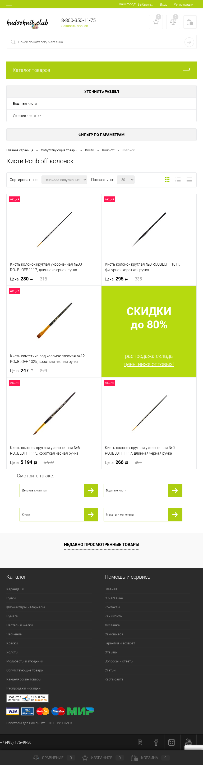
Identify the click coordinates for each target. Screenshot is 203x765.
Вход (163, 4)
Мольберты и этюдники (24, 661)
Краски (12, 643)
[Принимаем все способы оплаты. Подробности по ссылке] (104, 712)
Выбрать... (145, 4)
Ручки (11, 598)
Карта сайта (114, 679)
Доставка (112, 625)
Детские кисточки (27, 116)
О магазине (114, 598)
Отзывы (111, 652)
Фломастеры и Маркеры (25, 607)
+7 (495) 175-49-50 (15, 742)
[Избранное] (156, 22)
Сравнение (57, 758)
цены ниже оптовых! (149, 364)
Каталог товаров (31, 70)
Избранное (106, 758)
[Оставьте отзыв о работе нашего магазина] (104, 699)
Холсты (12, 652)
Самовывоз (114, 634)
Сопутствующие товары (25, 670)
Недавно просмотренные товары (101, 544)
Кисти (26, 514)
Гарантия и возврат (120, 643)
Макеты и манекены (120, 514)
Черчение (14, 634)
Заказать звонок (74, 26)
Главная (111, 589)
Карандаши (15, 589)
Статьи (110, 670)
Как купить (113, 616)
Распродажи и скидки (23, 688)
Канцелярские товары (23, 679)
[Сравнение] (173, 22)
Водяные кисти (25, 103)
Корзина (154, 758)
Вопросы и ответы (119, 661)
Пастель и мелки (19, 625)
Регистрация (183, 4)
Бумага (12, 616)
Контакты (112, 607)
